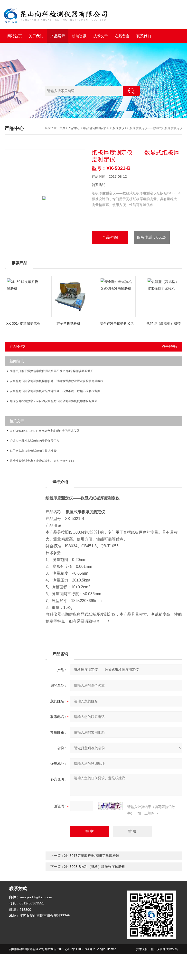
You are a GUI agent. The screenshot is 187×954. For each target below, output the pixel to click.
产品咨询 (110, 237)
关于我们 (36, 36)
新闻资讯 (79, 36)
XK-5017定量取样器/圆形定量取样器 (91, 856)
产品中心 (74, 128)
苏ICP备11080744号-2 (80, 949)
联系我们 (143, 36)
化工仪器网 (158, 949)
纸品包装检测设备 (95, 128)
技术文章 (100, 36)
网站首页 (14, 36)
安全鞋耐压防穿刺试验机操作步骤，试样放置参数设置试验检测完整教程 (56, 381)
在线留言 (122, 36)
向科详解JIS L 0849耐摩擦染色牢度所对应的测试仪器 (44, 431)
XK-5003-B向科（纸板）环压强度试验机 (94, 867)
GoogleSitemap (106, 949)
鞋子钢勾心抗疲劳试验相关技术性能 (33, 451)
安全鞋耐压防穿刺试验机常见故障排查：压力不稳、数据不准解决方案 (55, 391)
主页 (62, 128)
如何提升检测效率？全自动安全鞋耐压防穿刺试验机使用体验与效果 (53, 401)
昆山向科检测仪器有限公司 (26, 949)
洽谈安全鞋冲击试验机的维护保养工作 (34, 441)
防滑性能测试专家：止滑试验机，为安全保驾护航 (42, 461)
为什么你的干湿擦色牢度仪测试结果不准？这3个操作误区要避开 (51, 371)
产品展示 (57, 36)
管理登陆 (172, 949)
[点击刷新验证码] (110, 806)
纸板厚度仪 (117, 128)
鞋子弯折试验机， (70, 323)
